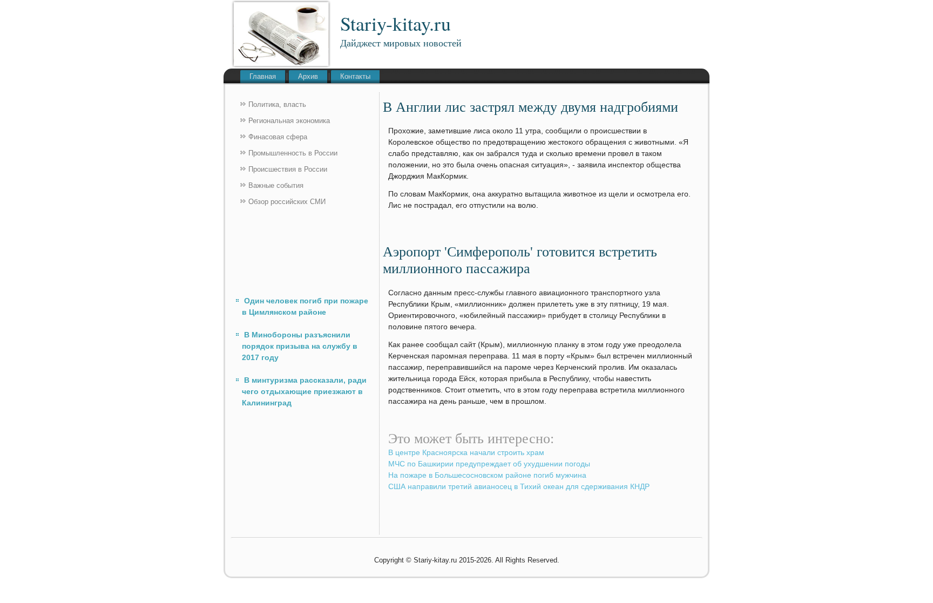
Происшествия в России (287, 169)
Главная (262, 76)
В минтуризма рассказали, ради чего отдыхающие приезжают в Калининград (304, 391)
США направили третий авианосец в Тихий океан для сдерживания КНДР (519, 486)
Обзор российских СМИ (287, 202)
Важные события (275, 185)
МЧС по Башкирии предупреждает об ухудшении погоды (489, 463)
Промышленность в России (292, 153)
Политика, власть (277, 104)
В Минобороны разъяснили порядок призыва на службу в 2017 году (299, 346)
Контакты (355, 76)
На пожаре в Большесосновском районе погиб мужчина (487, 475)
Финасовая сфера (277, 137)
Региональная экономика (289, 121)
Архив (308, 76)
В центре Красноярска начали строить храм (466, 452)
